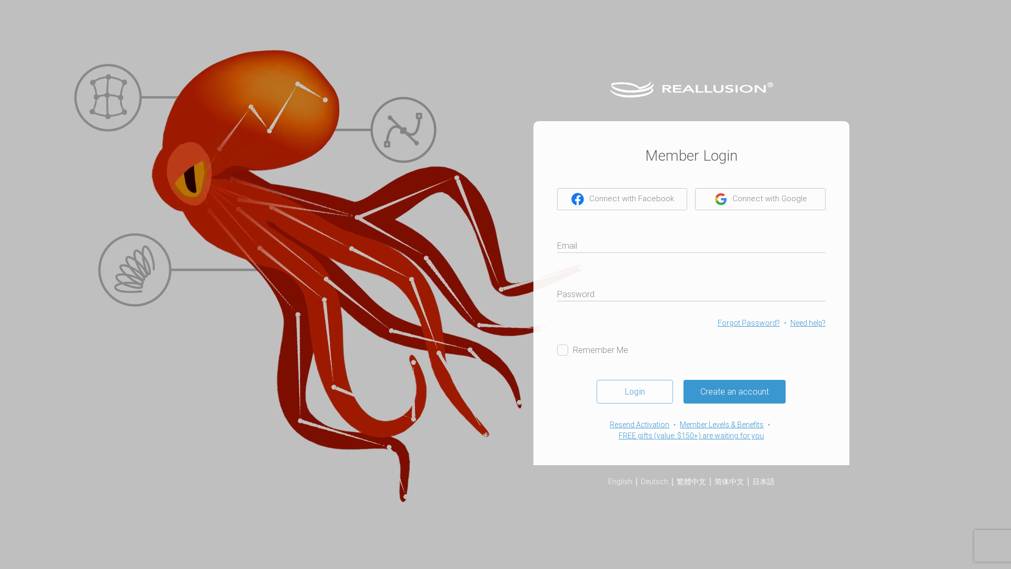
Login (635, 392)
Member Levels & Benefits (722, 424)
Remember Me (600, 350)
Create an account (734, 392)
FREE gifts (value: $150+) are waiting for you (691, 435)
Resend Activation (639, 424)
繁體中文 (691, 481)
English (620, 481)
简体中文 (729, 481)
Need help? (808, 323)
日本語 (763, 481)
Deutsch (654, 481)
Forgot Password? (749, 323)
